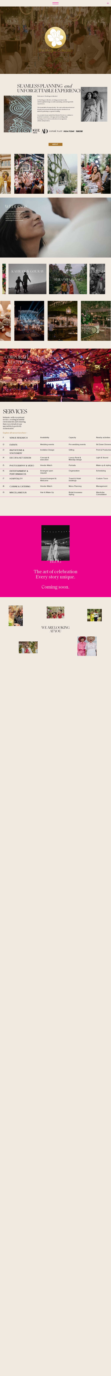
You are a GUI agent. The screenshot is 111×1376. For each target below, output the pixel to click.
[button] (107, 255)
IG (108, 3)
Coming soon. (55, 587)
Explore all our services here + (15, 433)
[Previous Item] (6, 279)
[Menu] (55, 3)
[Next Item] (101, 279)
